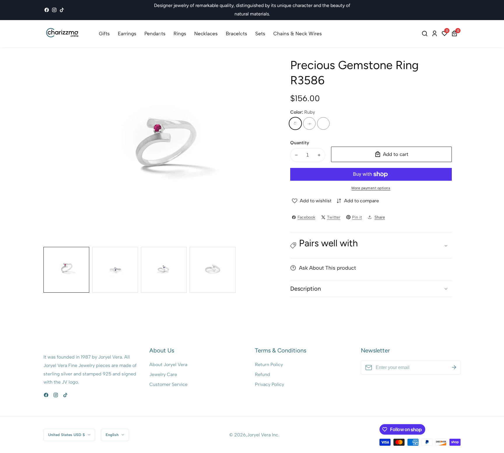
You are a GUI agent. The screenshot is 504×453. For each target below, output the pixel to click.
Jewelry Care (163, 374)
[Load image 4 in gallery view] (212, 270)
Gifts (104, 33)
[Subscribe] (454, 367)
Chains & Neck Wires (297, 33)
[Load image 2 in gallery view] (115, 270)
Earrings (127, 33)
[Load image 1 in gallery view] (66, 270)
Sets (260, 33)
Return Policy (269, 364)
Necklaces (206, 33)
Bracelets (236, 33)
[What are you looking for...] (425, 33)
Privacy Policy (269, 384)
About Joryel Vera (168, 364)
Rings (180, 33)
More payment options (370, 188)
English (113, 434)
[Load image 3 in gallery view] (164, 270)
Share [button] (379, 217)
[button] (371, 245)
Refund (262, 374)
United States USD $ (67, 434)
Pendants (154, 33)
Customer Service (168, 384)
